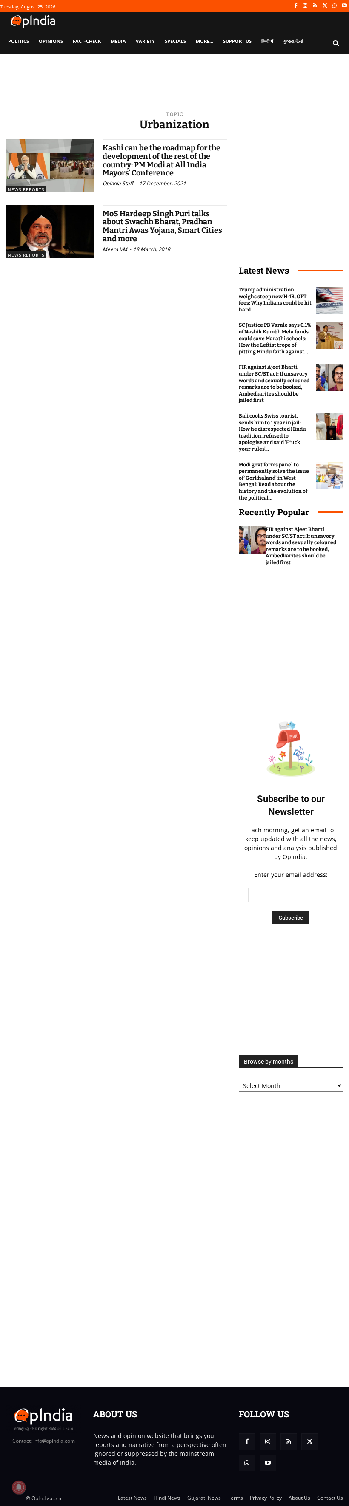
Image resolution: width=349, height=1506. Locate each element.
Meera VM (115, 249)
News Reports (26, 189)
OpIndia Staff (118, 183)
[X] (325, 6)
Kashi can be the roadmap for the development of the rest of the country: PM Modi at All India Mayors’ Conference (161, 160)
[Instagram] (305, 6)
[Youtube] (344, 6)
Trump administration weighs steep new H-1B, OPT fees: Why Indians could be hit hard (275, 300)
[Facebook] (295, 6)
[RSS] (315, 6)
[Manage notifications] (19, 1487)
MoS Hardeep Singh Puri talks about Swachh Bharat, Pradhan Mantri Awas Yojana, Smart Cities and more (162, 226)
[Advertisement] (291, 996)
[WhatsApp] (334, 6)
